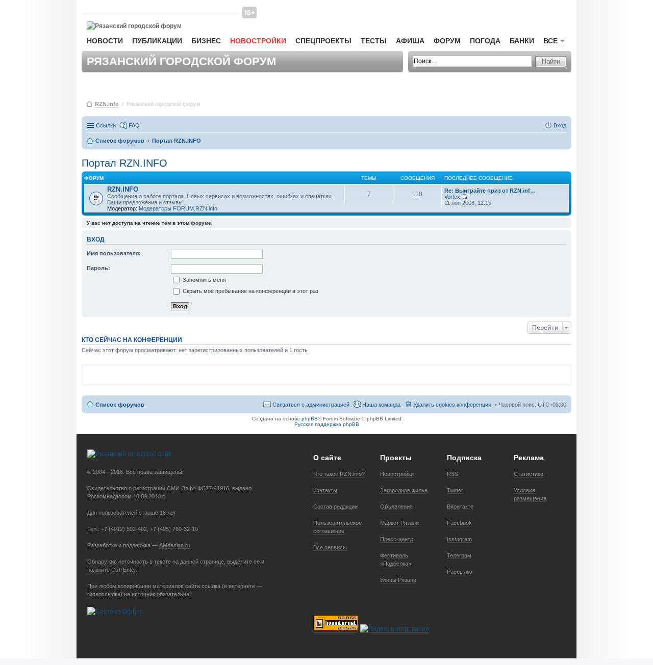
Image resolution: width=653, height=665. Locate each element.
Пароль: (98, 268)
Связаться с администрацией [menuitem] (310, 405)
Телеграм (459, 555)
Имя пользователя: (114, 253)
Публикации (157, 41)
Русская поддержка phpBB (326, 424)
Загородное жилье (404, 490)
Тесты (374, 41)
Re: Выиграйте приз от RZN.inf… (490, 191)
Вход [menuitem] (560, 125)
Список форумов (119, 405)
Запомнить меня (203, 280)
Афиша (410, 41)
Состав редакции (335, 506)
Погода (485, 41)
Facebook (459, 523)
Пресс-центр (396, 539)
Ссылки (106, 125)
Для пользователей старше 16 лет (131, 513)
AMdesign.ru (174, 545)
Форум (447, 41)
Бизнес (206, 41)
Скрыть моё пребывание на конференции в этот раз (249, 291)
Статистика (528, 474)
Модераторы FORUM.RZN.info (178, 208)
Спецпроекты (323, 41)
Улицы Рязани (398, 580)
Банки (522, 41)
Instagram (459, 539)
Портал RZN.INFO (124, 163)
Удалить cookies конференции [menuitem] (452, 405)
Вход (96, 239)
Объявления (396, 506)
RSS (452, 474)
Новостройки (258, 41)
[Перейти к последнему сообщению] (464, 197)
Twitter (455, 490)
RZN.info (107, 104)
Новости (105, 41)
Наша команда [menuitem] (381, 405)
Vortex (452, 197)
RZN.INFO (122, 189)
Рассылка (459, 572)
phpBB (310, 418)
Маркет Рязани (399, 523)
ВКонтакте (460, 506)
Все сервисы (330, 547)
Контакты (325, 490)
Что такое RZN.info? (339, 474)
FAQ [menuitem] (134, 125)
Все (550, 41)
